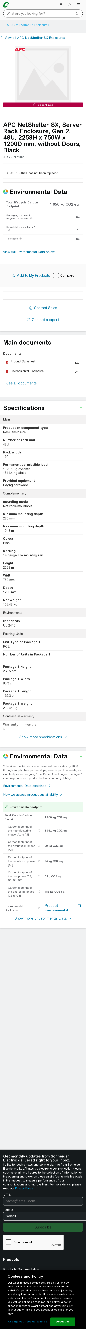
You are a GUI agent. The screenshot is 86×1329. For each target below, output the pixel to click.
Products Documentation (21, 1269)
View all (35, 38)
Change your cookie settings (27, 1321)
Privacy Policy (24, 1188)
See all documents (21, 383)
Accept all (63, 1321)
